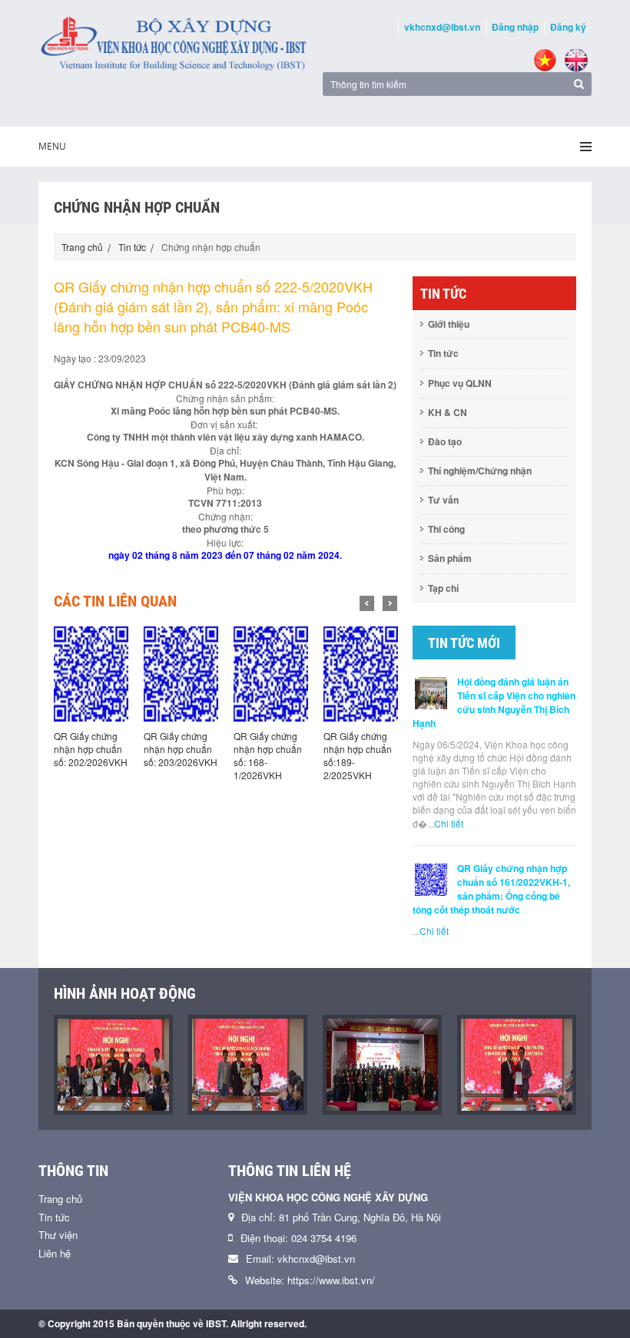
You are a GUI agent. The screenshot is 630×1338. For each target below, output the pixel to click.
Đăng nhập (515, 27)
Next (390, 603)
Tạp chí (443, 588)
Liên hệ (54, 1253)
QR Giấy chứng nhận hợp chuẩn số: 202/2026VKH (91, 748)
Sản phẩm (450, 558)
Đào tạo (445, 441)
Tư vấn (443, 500)
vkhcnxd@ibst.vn (442, 27)
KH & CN (447, 412)
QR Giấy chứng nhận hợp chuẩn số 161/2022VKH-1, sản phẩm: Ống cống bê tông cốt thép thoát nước (491, 889)
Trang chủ (82, 246)
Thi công (446, 529)
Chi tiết (448, 823)
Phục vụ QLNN (460, 383)
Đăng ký (568, 27)
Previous (367, 603)
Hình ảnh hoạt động (125, 993)
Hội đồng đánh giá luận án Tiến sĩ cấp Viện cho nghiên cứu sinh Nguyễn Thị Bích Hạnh (494, 702)
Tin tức (132, 246)
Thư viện (58, 1234)
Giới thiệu (448, 324)
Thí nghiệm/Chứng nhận (480, 470)
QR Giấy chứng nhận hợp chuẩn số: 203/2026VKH (180, 748)
